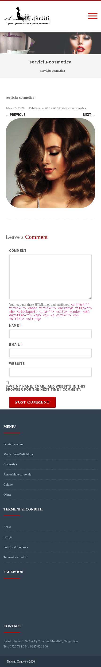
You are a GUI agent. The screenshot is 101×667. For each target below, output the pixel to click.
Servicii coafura (13, 444)
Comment (18, 250)
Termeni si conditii (15, 557)
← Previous (16, 115)
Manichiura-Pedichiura (18, 454)
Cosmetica (10, 464)
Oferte (7, 494)
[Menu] (92, 16)
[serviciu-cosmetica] (50, 163)
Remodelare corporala (17, 474)
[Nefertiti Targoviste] (27, 30)
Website (17, 363)
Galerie (8, 484)
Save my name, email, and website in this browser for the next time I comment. (45, 388)
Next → (89, 115)
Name (14, 325)
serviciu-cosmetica (74, 108)
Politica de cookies (16, 547)
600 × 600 (51, 108)
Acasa (7, 527)
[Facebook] (90, 661)
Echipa (8, 537)
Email (14, 344)
